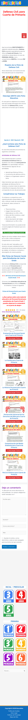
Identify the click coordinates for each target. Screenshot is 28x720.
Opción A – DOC (9, 140)
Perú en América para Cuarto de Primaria (14, 473)
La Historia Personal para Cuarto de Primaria (14, 388)
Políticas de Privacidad (14, 715)
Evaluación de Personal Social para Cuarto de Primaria (14, 334)
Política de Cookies (14, 711)
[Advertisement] (14, 32)
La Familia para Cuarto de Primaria (14, 361)
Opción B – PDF (19, 140)
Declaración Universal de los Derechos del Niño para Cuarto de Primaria (14, 416)
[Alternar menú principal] (25, 3)
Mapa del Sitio (14, 717)
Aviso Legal (14, 713)
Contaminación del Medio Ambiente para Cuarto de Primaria (14, 445)
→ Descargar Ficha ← (14, 338)
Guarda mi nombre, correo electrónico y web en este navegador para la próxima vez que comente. (13, 540)
